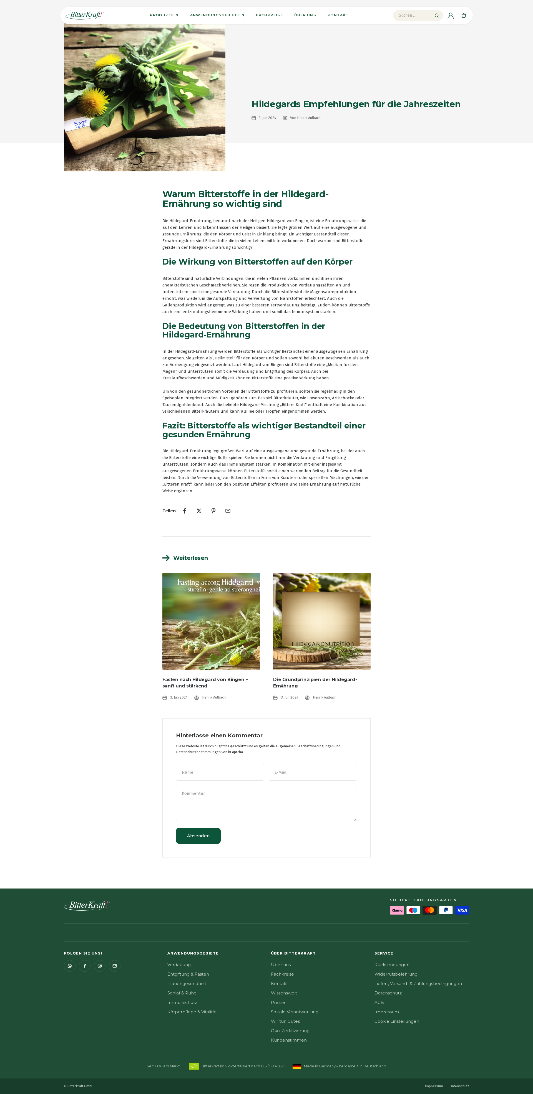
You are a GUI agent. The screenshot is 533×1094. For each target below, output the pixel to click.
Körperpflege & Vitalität (192, 1011)
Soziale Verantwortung (294, 1011)
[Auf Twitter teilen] (199, 510)
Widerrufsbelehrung (396, 974)
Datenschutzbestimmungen (198, 752)
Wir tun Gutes (285, 1021)
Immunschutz (182, 1002)
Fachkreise (269, 15)
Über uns (305, 15)
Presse (278, 1002)
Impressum (386, 1011)
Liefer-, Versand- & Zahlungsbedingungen (418, 983)
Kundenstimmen (289, 1040)
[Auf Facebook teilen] (184, 510)
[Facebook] (84, 966)
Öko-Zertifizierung (290, 1030)
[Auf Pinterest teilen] (213, 510)
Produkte (164, 15)
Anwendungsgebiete (217, 15)
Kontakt (338, 15)
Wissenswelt (284, 993)
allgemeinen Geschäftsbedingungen (305, 746)
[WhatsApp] (70, 966)
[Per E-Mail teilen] (227, 510)
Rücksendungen (391, 964)
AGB (379, 1002)
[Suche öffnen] (437, 15)
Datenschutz (388, 993)
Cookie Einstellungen (396, 1021)
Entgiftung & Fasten (188, 974)
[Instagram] (99, 966)
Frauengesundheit (186, 983)
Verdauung (179, 964)
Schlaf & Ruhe (182, 993)
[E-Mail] (114, 966)
